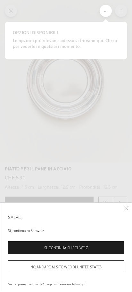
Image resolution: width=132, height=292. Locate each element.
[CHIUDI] (126, 208)
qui (83, 284)
